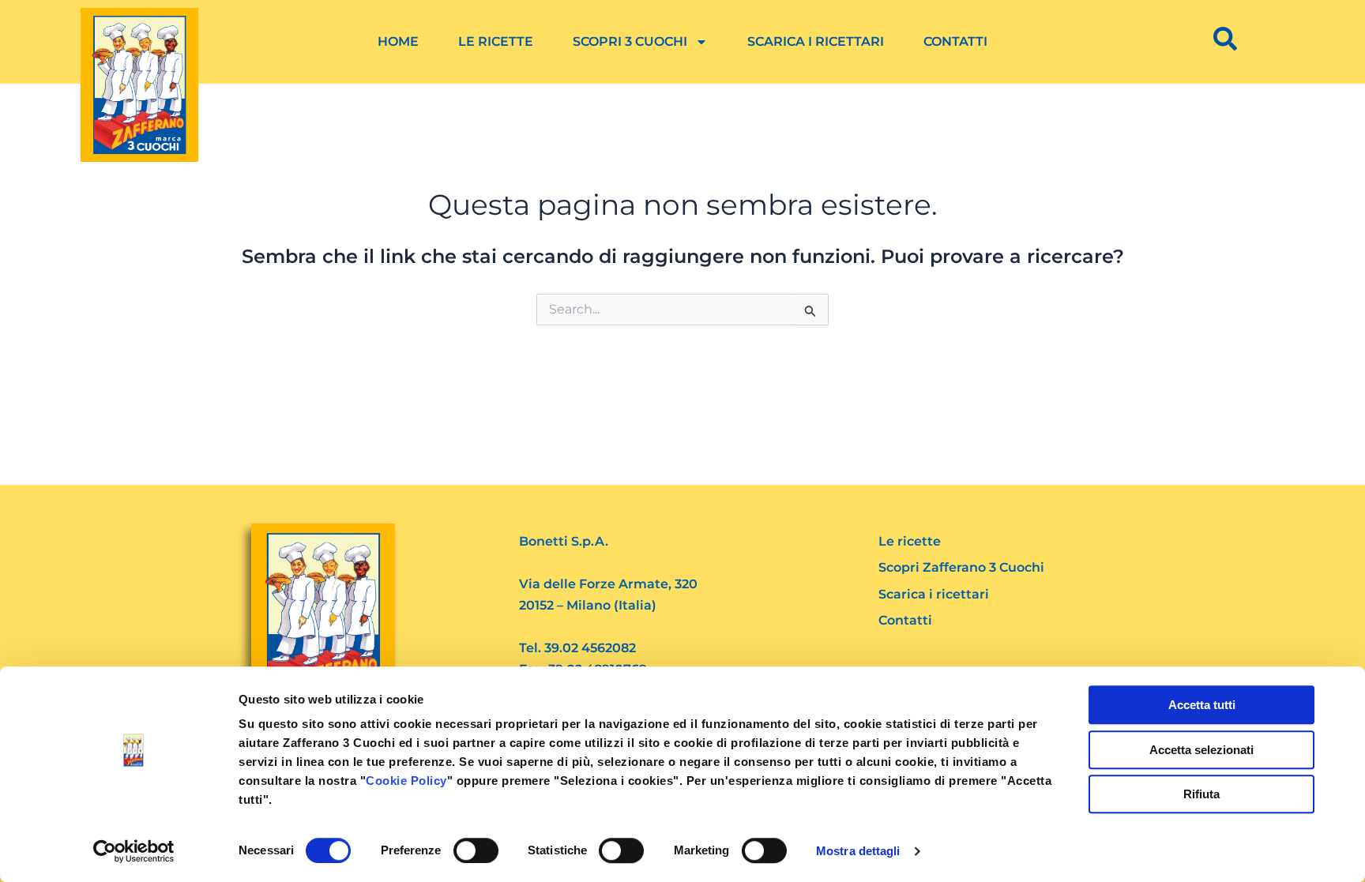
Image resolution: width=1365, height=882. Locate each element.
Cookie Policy (406, 780)
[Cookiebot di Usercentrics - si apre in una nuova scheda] (134, 851)
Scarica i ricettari (815, 41)
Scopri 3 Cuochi (630, 41)
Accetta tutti (1201, 704)
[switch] (475, 850)
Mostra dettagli (858, 851)
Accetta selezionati (1201, 749)
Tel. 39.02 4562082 (577, 647)
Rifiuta (1201, 794)
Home (398, 41)
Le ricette (495, 41)
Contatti (955, 41)
